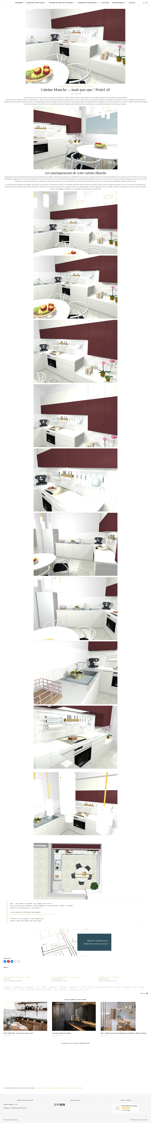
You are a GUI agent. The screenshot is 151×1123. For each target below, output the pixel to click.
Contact (132, 2)
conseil (37, 987)
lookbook (141, 987)
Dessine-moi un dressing (87, 2)
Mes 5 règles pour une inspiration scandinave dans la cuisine (124, 1033)
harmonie (118, 987)
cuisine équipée (63, 987)
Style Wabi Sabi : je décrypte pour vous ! (18, 1033)
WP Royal (14, 1120)
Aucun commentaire (75, 93)
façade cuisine (109, 987)
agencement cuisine (18, 987)
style (80, 989)
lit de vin (135, 987)
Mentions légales (9, 1104)
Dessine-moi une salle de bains (61, 2)
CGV (16, 1104)
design (90, 987)
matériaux (21, 989)
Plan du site (23, 1108)
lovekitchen (7, 989)
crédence (44, 987)
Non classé (89, 86)
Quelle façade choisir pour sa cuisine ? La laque (16, 977)
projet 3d (49, 989)
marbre (15, 989)
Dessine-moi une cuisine (35, 2)
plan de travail (40, 989)
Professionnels (118, 2)
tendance (86, 989)
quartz (55, 989)
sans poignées (72, 989)
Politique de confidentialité (11, 1108)
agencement (8, 987)
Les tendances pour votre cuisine (71, 86)
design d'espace (99, 987)
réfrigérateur (63, 989)
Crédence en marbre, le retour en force (110, 977)
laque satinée (126, 987)
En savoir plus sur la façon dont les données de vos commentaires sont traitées (59, 1088)
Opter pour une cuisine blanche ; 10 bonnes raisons (65, 977)
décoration (83, 987)
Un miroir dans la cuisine (61, 1033)
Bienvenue (19, 2)
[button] (126, 1108)
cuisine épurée (53, 987)
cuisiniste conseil (74, 987)
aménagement (29, 987)
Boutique (105, 2)
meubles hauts (30, 989)
